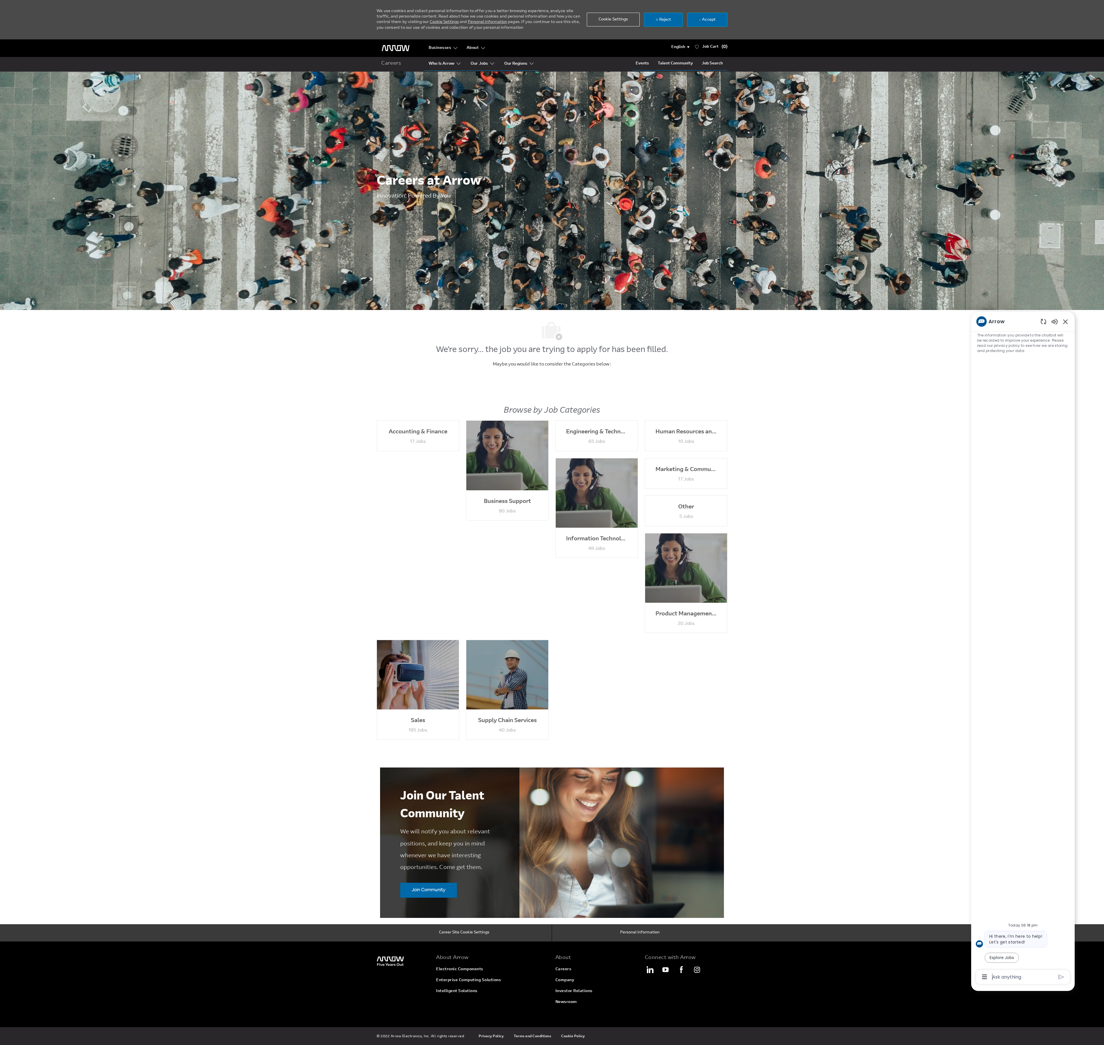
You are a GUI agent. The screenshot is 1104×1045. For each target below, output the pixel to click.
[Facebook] (681, 969)
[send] (1061, 977)
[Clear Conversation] (1043, 321)
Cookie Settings (444, 22)
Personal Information (487, 22)
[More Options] (984, 976)
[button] (680, 47)
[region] (1023, 649)
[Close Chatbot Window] (1065, 321)
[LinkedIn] (650, 969)
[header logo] (395, 48)
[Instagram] (697, 969)
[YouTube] (665, 969)
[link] (403, 960)
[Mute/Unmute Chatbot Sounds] (1054, 321)
